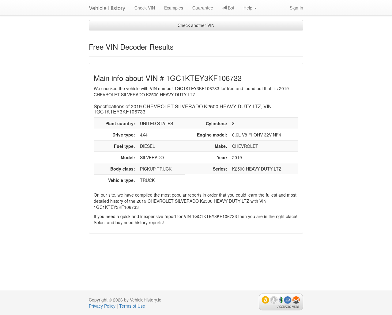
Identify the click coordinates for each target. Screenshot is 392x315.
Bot (230, 8)
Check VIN (144, 8)
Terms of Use (132, 306)
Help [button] (248, 8)
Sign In (296, 8)
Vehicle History (107, 8)
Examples (173, 8)
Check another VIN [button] (196, 25)
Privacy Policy (102, 306)
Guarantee (202, 8)
